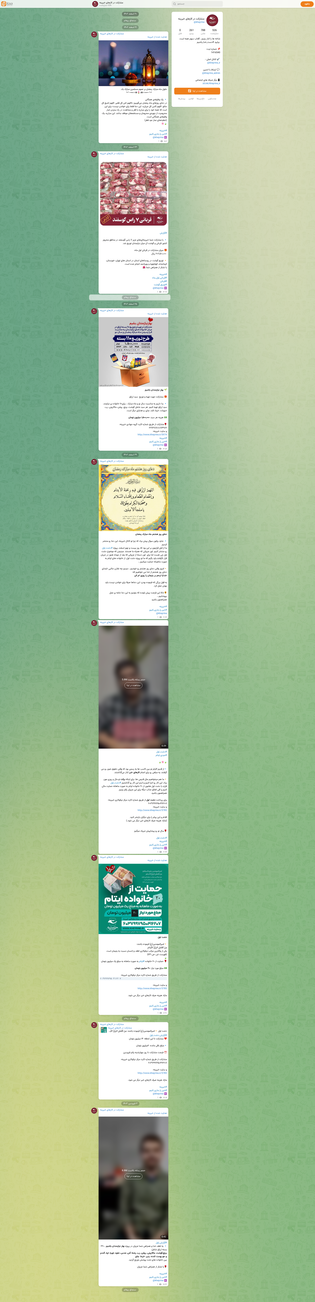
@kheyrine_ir (213, 63)
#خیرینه (163, 130)
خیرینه (150, 37)
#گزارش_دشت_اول (158, 1035)
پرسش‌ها (181, 98)
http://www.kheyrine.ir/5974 (152, 435)
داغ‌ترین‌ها (201, 98)
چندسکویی (212, 98)
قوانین (191, 98)
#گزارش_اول (161, 1243)
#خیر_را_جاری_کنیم (158, 134)
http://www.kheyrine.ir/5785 (152, 810)
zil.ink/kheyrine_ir (211, 83)
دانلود (307, 4)
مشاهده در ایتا (199, 91)
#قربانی (163, 281)
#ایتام (142, 961)
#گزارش (163, 233)
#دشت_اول (107, 548)
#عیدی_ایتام (161, 755)
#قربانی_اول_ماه (159, 278)
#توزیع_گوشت (160, 285)
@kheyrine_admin (211, 73)
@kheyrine (199, 22)
